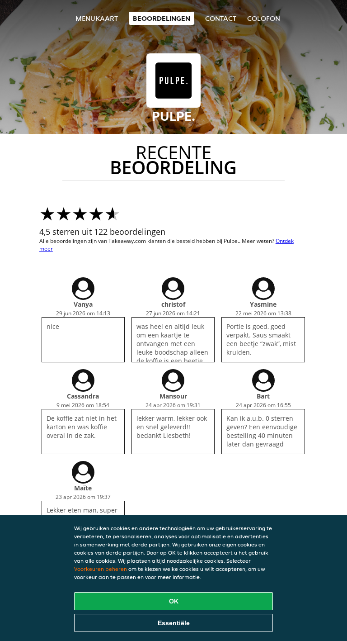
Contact (220, 18)
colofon (263, 18)
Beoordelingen (161, 18)
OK (173, 601)
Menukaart (96, 18)
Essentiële (174, 623)
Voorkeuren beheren (100, 568)
